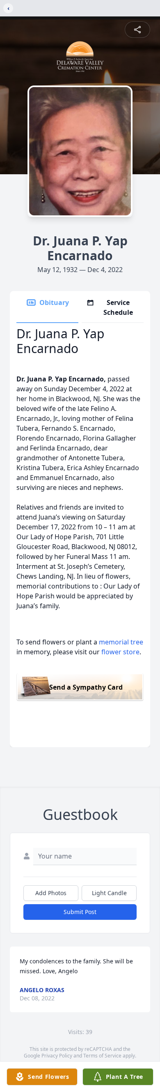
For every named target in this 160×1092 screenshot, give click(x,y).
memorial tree (121, 641)
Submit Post (80, 912)
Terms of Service (102, 1055)
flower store (120, 651)
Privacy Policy (56, 1055)
